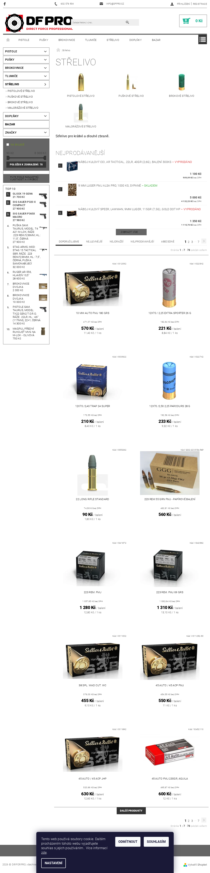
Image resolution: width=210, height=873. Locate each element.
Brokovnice (66, 40)
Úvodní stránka (8, 40)
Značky (11, 132)
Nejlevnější (94, 241)
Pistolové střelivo (21, 90)
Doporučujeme (69, 241)
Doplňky (135, 40)
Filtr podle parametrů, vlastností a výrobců (24, 178)
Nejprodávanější (142, 241)
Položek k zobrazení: (26, 164)
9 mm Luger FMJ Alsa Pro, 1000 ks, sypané (117, 185)
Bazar (156, 40)
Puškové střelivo (20, 96)
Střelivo (113, 40)
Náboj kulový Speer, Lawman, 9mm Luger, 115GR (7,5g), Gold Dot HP (139, 209)
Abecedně (167, 241)
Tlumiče (90, 40)
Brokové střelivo (20, 102)
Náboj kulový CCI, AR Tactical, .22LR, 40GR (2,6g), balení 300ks (135, 162)
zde (44, 853)
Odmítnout (127, 842)
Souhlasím (156, 842)
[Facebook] (5, 4)
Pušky (43, 40)
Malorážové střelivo (23, 107)
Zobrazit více (129, 232)
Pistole (23, 40)
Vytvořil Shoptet (197, 864)
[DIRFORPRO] (39, 22)
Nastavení (53, 863)
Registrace (200, 4)
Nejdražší (116, 241)
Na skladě (17, 144)
